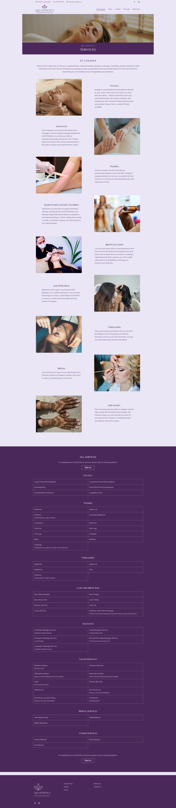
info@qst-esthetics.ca (75, 2)
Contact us (97, 787)
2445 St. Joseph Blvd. (44, 2)
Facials (66, 787)
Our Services (68, 784)
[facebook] (134, 1)
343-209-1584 (59, 2)
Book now (97, 784)
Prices (88, 467)
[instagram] (139, 1)
